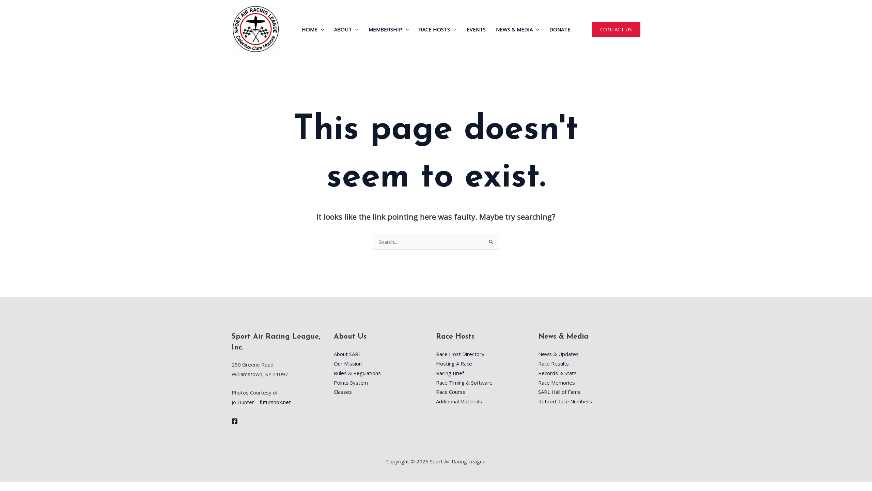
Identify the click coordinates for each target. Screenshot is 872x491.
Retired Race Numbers (565, 401)
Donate (560, 29)
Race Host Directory (460, 354)
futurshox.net (275, 402)
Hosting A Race (454, 363)
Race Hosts (434, 29)
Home (309, 29)
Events (476, 29)
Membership (385, 29)
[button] (320, 29)
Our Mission (348, 363)
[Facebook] (235, 421)
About (343, 29)
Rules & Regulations (357, 373)
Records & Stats (557, 373)
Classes (343, 391)
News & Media (514, 29)
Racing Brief (450, 373)
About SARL (347, 354)
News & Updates (558, 354)
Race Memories (556, 382)
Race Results (553, 363)
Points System (351, 382)
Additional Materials (459, 401)
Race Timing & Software (464, 382)
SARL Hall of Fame (559, 391)
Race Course (451, 391)
